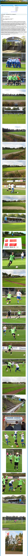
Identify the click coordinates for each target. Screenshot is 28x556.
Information (16, 10)
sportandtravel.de (14, 1)
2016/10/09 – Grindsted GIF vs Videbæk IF (8, 14)
